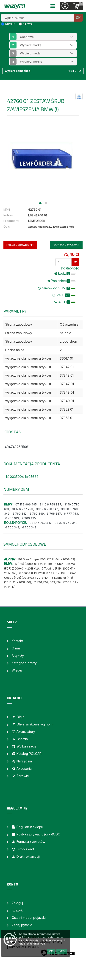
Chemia (22, 739)
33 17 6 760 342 (47, 509)
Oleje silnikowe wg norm (35, 724)
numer (10, 24)
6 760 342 (20, 513)
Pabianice (60, 281)
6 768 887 (54, 513)
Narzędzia (24, 761)
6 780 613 (12, 518)
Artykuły (18, 655)
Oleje (21, 717)
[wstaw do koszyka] (75, 262)
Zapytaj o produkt (66, 244)
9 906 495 (29, 518)
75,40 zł (71, 254)
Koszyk (17, 910)
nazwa (28, 24)
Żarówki (23, 776)
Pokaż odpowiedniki (20, 244)
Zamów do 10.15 (55, 288)
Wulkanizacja (26, 746)
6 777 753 (71, 513)
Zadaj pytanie (22, 925)
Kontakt (17, 641)
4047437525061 (17, 447)
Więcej (17, 670)
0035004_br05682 (24, 477)
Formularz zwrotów (31, 841)
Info (62, 951)
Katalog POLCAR (29, 754)
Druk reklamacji (28, 856)
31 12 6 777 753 (22, 509)
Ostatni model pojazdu (29, 918)
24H (62, 295)
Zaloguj (17, 903)
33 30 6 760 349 (66, 523)
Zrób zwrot (25, 849)
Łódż (63, 273)
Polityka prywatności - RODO (38, 834)
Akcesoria (24, 768)
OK (78, 18)
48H (63, 302)
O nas (16, 648)
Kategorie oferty (24, 663)
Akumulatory (26, 731)
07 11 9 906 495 (26, 504)
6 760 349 (37, 513)
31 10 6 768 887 (50, 504)
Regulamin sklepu (30, 827)
